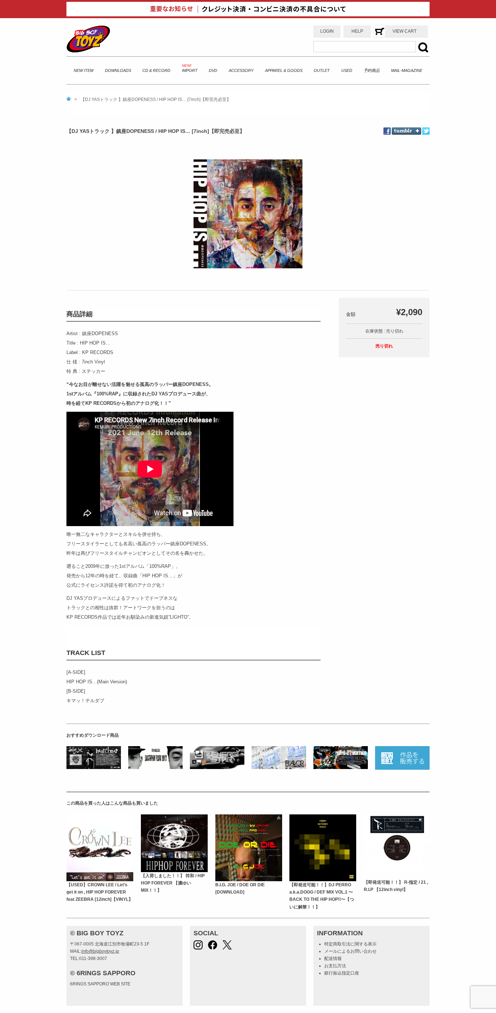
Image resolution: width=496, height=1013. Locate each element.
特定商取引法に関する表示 (350, 944)
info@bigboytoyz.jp (100, 951)
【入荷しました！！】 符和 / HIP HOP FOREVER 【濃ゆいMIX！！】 (173, 883)
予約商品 (371, 70)
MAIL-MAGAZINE (406, 70)
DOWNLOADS (118, 70)
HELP (357, 31)
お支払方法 (335, 965)
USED (346, 70)
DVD (213, 70)
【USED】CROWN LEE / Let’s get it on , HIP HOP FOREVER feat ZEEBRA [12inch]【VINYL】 (99, 892)
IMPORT (190, 70)
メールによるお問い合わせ (350, 951)
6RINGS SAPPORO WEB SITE (100, 983)
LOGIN (327, 31)
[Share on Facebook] (387, 131)
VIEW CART (404, 31)
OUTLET (322, 70)
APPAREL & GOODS (283, 70)
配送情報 (333, 958)
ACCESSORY (241, 70)
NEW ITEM (83, 70)
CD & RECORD (156, 70)
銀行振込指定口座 (341, 973)
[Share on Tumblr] (406, 126)
